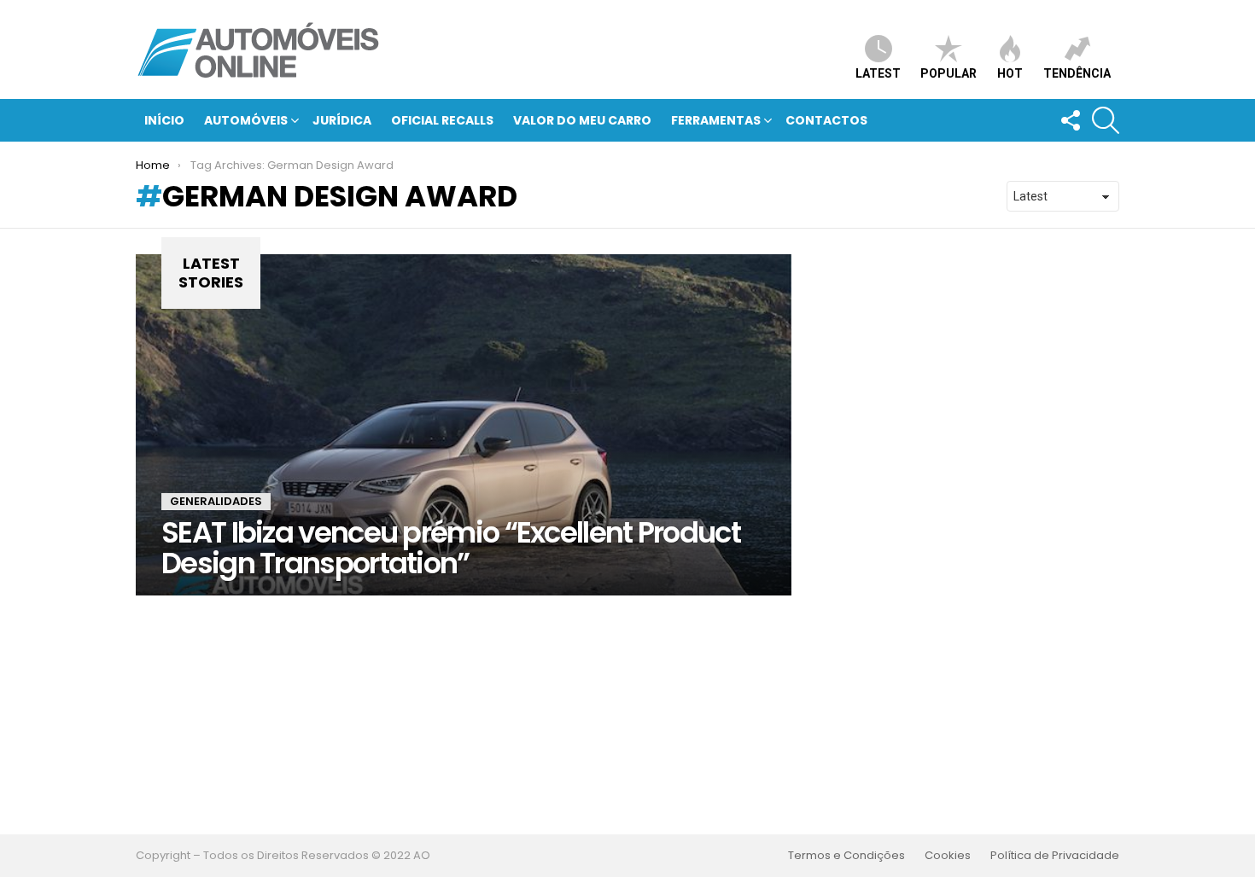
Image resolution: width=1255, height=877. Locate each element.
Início (164, 120)
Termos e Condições (846, 855)
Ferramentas (716, 120)
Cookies (948, 855)
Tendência (1077, 73)
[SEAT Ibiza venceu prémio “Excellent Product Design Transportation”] (463, 424)
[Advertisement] (627, 714)
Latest (878, 73)
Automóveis (246, 120)
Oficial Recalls (442, 120)
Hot (1010, 73)
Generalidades (216, 501)
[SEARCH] (1105, 120)
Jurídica (341, 120)
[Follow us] (1069, 120)
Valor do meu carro (582, 120)
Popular (948, 73)
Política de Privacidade (1054, 855)
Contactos (826, 120)
